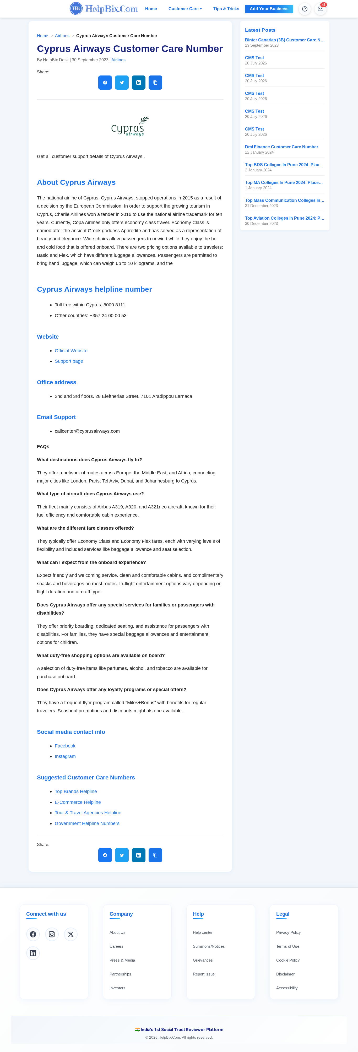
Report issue (204, 974)
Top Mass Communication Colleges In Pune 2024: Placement (285, 200)
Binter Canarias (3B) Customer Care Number (285, 40)
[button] (320, 9)
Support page (69, 361)
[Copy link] (155, 82)
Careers (116, 946)
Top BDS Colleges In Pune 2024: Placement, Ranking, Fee (285, 164)
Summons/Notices (209, 946)
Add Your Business (269, 9)
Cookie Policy (288, 960)
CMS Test (254, 58)
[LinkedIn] (33, 953)
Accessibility (287, 988)
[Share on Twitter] (122, 82)
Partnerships (120, 974)
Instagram (65, 756)
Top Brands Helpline (76, 791)
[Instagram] (52, 934)
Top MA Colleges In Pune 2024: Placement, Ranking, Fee (285, 182)
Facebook (65, 746)
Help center (203, 932)
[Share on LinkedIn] (138, 82)
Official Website (71, 350)
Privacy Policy (288, 932)
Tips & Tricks (226, 9)
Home (151, 9)
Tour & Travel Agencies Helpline (88, 812)
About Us (118, 932)
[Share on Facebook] (105, 82)
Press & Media (122, 960)
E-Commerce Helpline (78, 802)
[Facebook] (33, 934)
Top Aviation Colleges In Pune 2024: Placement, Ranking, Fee (285, 218)
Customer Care (184, 9)
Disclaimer (285, 974)
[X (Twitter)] (71, 934)
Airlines (62, 36)
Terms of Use (287, 946)
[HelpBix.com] (103, 9)
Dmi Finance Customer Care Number (281, 147)
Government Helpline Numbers (87, 823)
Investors (118, 988)
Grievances (203, 960)
